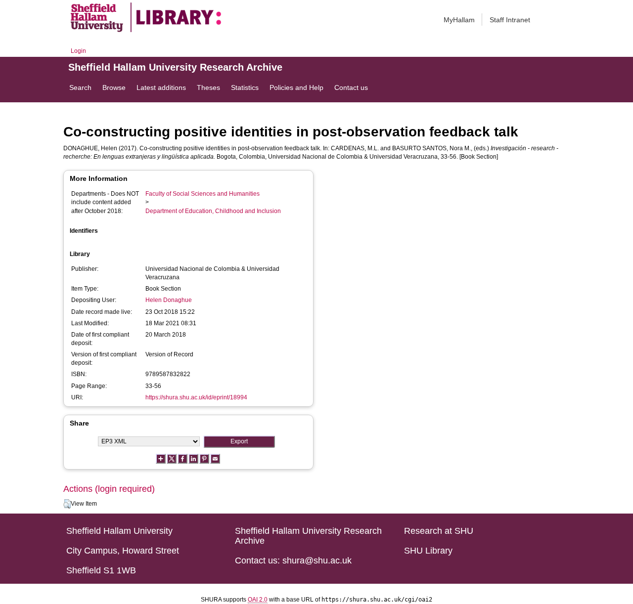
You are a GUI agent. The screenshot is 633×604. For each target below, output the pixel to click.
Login (78, 50)
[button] (67, 504)
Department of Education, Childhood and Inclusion (213, 211)
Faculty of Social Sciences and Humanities (202, 193)
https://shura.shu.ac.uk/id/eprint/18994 (196, 397)
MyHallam (459, 20)
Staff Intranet (510, 20)
